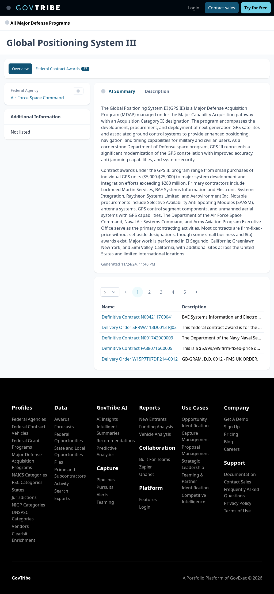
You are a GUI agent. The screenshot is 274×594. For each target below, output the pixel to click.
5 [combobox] (105, 291)
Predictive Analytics (107, 451)
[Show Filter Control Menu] (78, 91)
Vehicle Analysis (155, 434)
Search (61, 491)
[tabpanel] (182, 186)
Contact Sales (237, 482)
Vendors (20, 526)
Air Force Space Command (37, 98)
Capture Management (195, 436)
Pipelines (106, 480)
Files (58, 462)
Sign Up (232, 427)
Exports (62, 498)
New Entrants (153, 419)
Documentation (240, 474)
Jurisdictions (24, 497)
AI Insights (107, 419)
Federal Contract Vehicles (28, 430)
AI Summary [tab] (122, 91)
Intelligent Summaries (108, 430)
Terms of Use (237, 511)
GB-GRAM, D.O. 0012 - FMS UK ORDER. (220, 359)
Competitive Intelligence (194, 498)
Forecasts (64, 427)
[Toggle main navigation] (8, 7)
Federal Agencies (29, 419)
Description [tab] (157, 91)
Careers (232, 449)
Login (193, 8)
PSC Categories (27, 482)
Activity (61, 483)
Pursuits (105, 487)
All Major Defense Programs (39, 23)
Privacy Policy (237, 503)
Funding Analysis (156, 427)
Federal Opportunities (68, 437)
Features (148, 499)
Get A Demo (236, 419)
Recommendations (116, 441)
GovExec (238, 578)
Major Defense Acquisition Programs (27, 461)
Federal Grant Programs (26, 444)
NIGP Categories (28, 505)
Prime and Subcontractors (70, 473)
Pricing (231, 434)
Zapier (145, 467)
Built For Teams (154, 459)
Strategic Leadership (193, 464)
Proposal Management (195, 450)
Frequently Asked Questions (241, 492)
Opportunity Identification (195, 422)
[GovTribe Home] (38, 8)
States (18, 490)
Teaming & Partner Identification (195, 481)
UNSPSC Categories (23, 515)
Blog (228, 442)
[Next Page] (196, 292)
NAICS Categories (29, 475)
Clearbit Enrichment (23, 537)
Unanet (146, 474)
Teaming (105, 502)
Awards (62, 419)
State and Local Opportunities (69, 451)
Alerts (102, 495)
